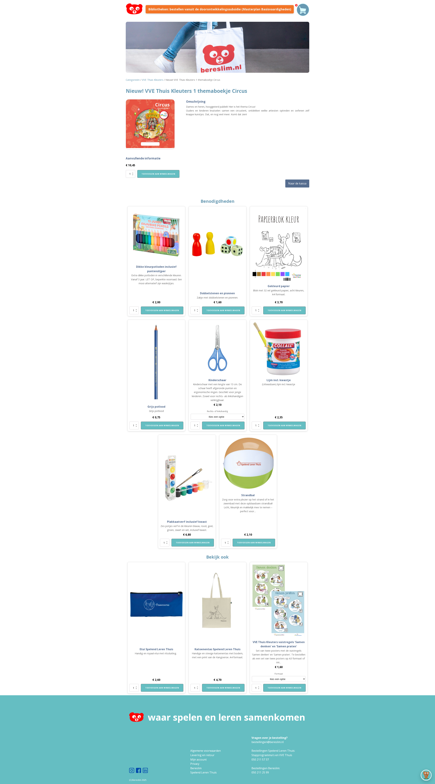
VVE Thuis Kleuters (152, 79)
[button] (426, 775)
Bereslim (196, 768)
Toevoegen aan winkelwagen (158, 174)
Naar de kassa (297, 183)
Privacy (194, 764)
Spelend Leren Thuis (203, 772)
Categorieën (133, 79)
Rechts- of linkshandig (217, 411)
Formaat (279, 673)
